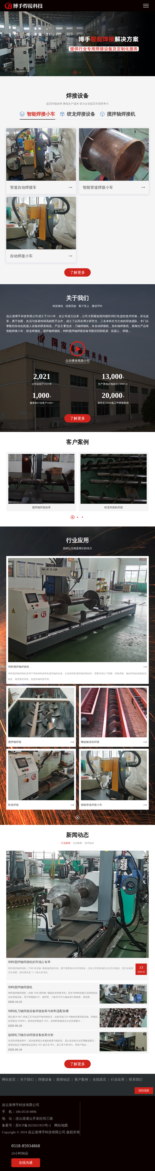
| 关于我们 (25, 1079)
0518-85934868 (25, 1145)
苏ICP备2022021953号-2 (33, 1125)
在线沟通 (26, 1163)
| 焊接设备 (43, 1079)
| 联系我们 (133, 1079)
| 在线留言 (97, 1079)
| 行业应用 (115, 1079)
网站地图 (61, 1125)
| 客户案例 (79, 1079)
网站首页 (9, 1079)
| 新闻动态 (61, 1079)
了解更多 (77, 272)
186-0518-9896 (26, 1112)
